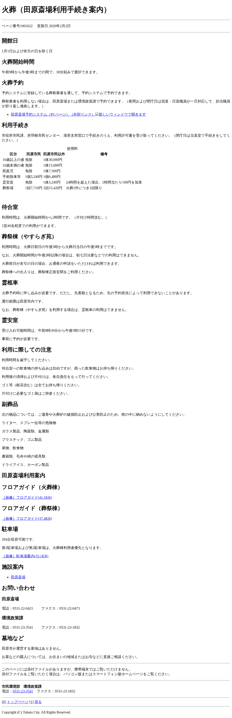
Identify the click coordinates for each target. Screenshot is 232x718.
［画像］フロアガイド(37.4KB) (27, 518)
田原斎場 (18, 577)
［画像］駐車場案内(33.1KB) (25, 556)
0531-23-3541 (23, 691)
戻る (38, 702)
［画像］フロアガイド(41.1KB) (27, 497)
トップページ (18, 702)
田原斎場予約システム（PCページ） (53, 114)
